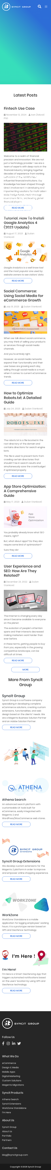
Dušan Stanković (33, 306)
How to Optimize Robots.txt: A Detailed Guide (23, 398)
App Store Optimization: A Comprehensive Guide (25, 491)
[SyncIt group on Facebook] (4, 1044)
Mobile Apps (8, 1071)
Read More (18, 280)
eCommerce (9, 1063)
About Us (7, 1131)
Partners (6, 1140)
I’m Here (6, 1112)
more (26, 669)
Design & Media (10, 1067)
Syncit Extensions (11, 1103)
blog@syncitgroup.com (15, 1155)
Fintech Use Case (19, 108)
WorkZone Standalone (14, 1108)
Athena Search (10, 1099)
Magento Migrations (13, 1085)
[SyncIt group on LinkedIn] (14, 1044)
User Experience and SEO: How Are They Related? (22, 571)
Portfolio (6, 1135)
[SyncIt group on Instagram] (9, 1044)
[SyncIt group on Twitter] (20, 1044)
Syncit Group (9, 1127)
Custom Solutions (11, 1080)
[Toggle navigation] (46, 7)
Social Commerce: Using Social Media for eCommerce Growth (23, 296)
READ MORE (16, 727)
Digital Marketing (11, 1076)
